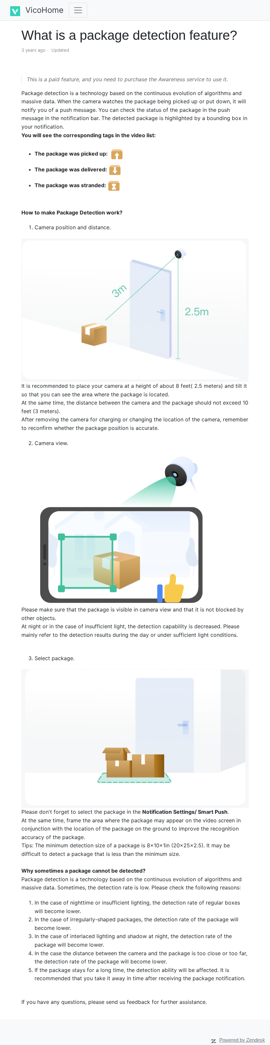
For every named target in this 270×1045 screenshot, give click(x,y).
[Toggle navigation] (78, 10)
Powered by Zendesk (242, 1040)
